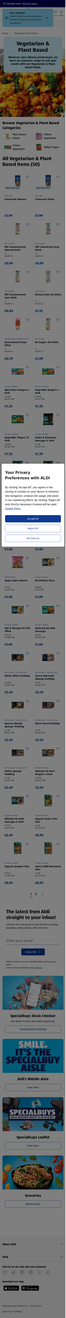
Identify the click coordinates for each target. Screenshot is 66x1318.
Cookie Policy (13, 509)
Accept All (33, 518)
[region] (33, 505)
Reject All (33, 528)
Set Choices (33, 538)
